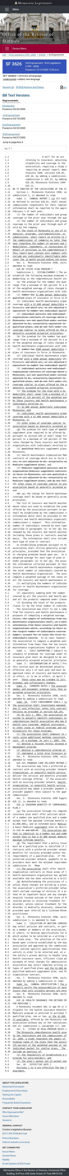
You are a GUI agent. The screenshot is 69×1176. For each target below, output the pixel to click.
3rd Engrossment (11, 134)
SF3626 (42, 55)
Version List (8, 87)
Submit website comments (16, 1142)
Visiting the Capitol (11, 1094)
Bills (4, 55)
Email (24, 1133)
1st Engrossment (11, 115)
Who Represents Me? (13, 1112)
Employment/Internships (15, 1090)
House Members (10, 1116)
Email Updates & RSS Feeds (16, 1163)
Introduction (8, 106)
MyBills (5, 1159)
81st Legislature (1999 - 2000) (22, 55)
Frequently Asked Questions (16, 1102)
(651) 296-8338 (10, 1133)
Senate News (9, 1155)
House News (8, 1151)
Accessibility (8, 1098)
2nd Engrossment (11, 124)
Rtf (65, 87)
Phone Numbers (10, 1138)
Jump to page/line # (12, 142)
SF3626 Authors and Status (30, 87)
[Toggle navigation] (6, 9)
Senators (7, 1120)
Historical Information (13, 1086)
